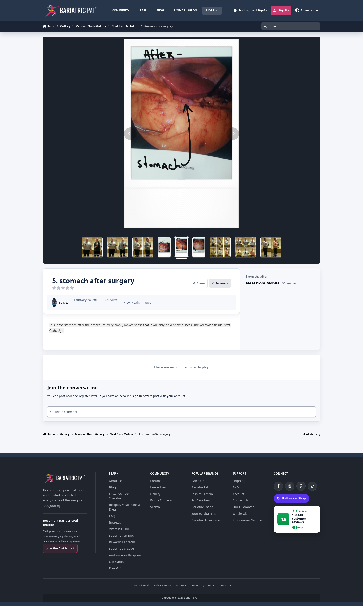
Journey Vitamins (203, 513)
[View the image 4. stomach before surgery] (198, 247)
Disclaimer (180, 585)
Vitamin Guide (119, 529)
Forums (155, 481)
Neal (66, 302)
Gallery (155, 494)
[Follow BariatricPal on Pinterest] (301, 486)
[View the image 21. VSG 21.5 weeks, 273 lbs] (92, 247)
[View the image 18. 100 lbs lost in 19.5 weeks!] (220, 247)
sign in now (140, 396)
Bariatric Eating (202, 507)
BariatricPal (199, 487)
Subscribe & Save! (122, 548)
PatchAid (197, 481)
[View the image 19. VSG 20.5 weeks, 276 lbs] (117, 247)
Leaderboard (159, 487)
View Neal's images (137, 302)
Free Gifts (116, 568)
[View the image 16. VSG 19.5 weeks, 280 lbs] (270, 247)
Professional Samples (248, 520)
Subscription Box (121, 535)
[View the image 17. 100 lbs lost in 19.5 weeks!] (245, 247)
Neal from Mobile (263, 283)
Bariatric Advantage (205, 520)
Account (238, 494)
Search (155, 507)
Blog (112, 487)
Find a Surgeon (161, 500)
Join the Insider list (60, 548)
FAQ (112, 516)
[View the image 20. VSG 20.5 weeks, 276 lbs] (142, 247)
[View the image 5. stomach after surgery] (181, 247)
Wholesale (240, 513)
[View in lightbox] (181, 133)
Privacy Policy (162, 585)
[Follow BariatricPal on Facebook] (278, 486)
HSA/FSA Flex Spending (119, 496)
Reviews (115, 522)
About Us (115, 481)
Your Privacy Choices (201, 585)
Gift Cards (116, 562)
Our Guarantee (243, 507)
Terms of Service (141, 585)
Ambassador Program (125, 555)
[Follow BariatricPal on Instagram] (289, 486)
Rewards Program (122, 542)
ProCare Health (202, 500)
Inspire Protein (202, 494)
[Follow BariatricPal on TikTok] (312, 486)
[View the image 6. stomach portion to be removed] (164, 247)
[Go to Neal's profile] (54, 302)
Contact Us (240, 500)
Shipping (239, 481)
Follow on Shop (294, 498)
